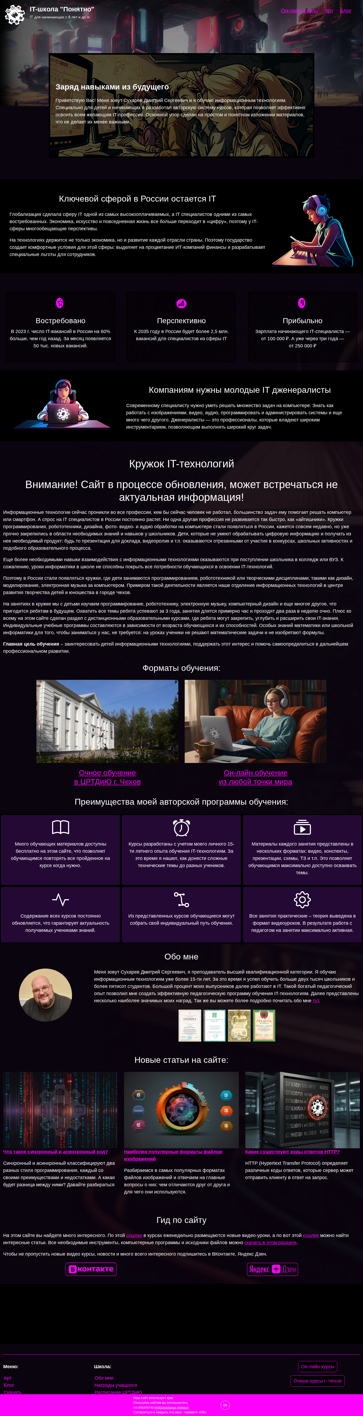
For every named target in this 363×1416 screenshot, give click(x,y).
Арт (328, 11)
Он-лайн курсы (299, 11)
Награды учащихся (116, 1385)
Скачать (13, 1392)
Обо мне (104, 1378)
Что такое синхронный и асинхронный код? (55, 1151)
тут (316, 1000)
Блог (345, 11)
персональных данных (171, 1407)
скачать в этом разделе (270, 1242)
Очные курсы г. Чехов (318, 1381)
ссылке (134, 1235)
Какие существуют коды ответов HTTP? (292, 1151)
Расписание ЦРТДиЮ (118, 1392)
